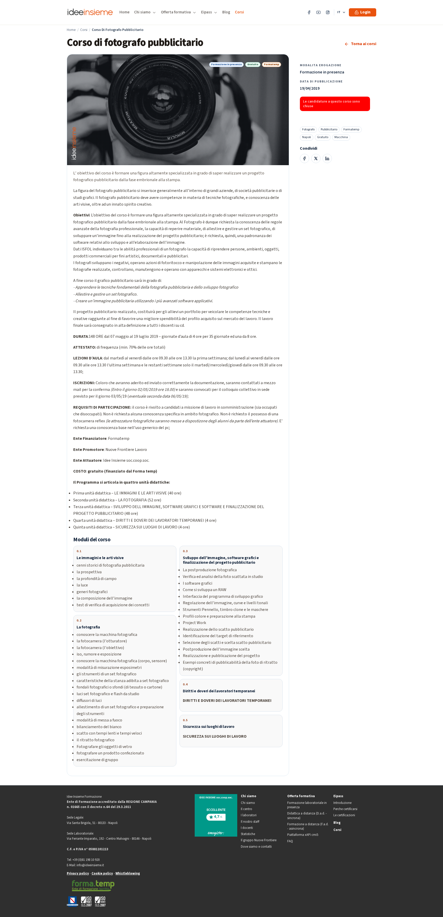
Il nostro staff (250, 822)
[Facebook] (309, 12)
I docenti (247, 828)
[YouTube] (318, 12)
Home (124, 12)
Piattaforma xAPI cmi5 (302, 835)
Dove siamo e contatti (256, 847)
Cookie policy (102, 873)
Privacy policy (78, 873)
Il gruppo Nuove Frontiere (258, 840)
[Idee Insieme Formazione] (90, 12)
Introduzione (342, 803)
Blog (226, 12)
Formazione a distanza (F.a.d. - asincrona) (308, 826)
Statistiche (248, 834)
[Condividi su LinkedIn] (327, 158)
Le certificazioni (344, 815)
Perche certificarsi (345, 809)
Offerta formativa (301, 796)
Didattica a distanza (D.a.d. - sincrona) (307, 815)
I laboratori (249, 815)
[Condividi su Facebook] (304, 158)
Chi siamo (248, 796)
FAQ (290, 841)
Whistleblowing (128, 873)
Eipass (338, 796)
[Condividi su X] (316, 158)
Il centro (246, 809)
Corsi (239, 12)
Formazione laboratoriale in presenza (307, 805)
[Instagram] (327, 12)
